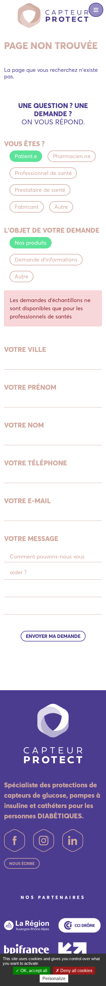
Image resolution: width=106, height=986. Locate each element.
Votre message (31, 539)
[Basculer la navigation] (96, 10)
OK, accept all (33, 970)
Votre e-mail (27, 501)
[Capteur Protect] (53, 15)
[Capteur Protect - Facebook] (14, 840)
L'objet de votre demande (51, 230)
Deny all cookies (75, 970)
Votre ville (25, 349)
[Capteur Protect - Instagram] (43, 840)
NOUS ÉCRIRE (22, 863)
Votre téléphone (35, 463)
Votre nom (24, 425)
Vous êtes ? (24, 144)
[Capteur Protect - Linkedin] (72, 840)
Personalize (54, 978)
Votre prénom (30, 387)
